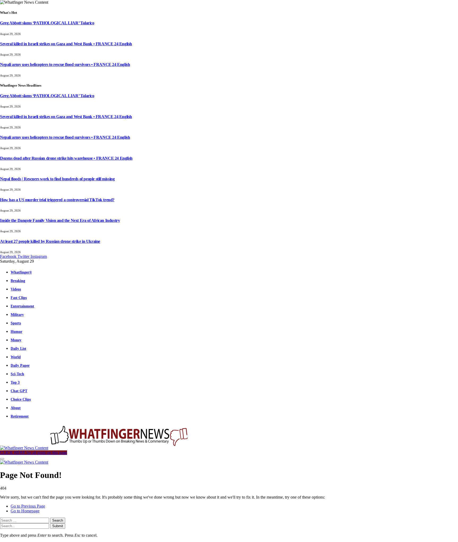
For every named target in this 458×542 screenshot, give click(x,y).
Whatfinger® (21, 272)
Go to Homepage (25, 511)
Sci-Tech (17, 374)
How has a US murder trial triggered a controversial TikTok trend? (57, 200)
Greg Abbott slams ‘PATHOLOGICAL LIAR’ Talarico (47, 23)
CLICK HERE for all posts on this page (33, 452)
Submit (57, 526)
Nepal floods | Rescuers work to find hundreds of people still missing (57, 179)
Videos (16, 289)
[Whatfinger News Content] (95, 448)
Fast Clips (19, 297)
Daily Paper (20, 365)
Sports (16, 323)
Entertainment (22, 306)
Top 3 (15, 382)
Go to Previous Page (28, 506)
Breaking (18, 281)
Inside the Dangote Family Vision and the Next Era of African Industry (60, 220)
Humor (16, 331)
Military (17, 314)
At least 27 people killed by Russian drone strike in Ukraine (50, 241)
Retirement (20, 416)
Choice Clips (21, 399)
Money (16, 340)
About (16, 408)
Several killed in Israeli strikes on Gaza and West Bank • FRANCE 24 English (66, 44)
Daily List (18, 348)
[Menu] (2, 459)
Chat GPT (19, 391)
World (16, 357)
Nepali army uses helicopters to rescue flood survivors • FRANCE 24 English (65, 64)
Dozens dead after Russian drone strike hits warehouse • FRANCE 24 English (66, 158)
